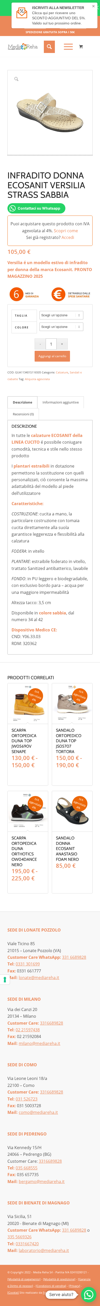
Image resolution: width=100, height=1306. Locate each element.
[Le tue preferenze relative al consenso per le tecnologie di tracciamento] (5, 980)
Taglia (21, 315)
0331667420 (27, 1244)
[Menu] (66, 46)
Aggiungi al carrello (52, 356)
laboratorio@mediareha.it (44, 1250)
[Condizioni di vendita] (51, 1286)
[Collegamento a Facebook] (81, 1299)
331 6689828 (74, 957)
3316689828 (51, 1023)
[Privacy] (74, 1286)
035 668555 (26, 1168)
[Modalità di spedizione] (59, 1279)
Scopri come (66, 231)
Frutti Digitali (51, 1292)
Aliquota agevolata (37, 379)
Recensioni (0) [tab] (23, 414)
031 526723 (26, 1099)
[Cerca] (49, 46)
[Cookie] (13, 1292)
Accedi (68, 237)
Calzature (62, 372)
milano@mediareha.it (39, 1043)
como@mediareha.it (38, 1112)
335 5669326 (19, 1237)
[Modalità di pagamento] (24, 1279)
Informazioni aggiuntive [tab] (61, 402)
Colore (21, 327)
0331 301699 (28, 964)
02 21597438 (28, 1030)
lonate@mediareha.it (39, 977)
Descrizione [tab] (22, 402)
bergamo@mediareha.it (42, 1181)
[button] (88, 1294)
